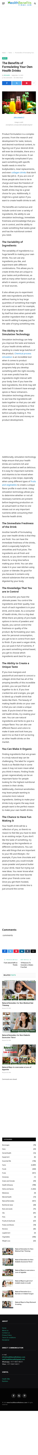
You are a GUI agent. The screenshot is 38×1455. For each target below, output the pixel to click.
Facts (5, 58)
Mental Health (7, 1197)
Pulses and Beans (8, 1225)
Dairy (4, 1149)
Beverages (5, 1145)
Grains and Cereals (8, 1181)
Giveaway (5, 1177)
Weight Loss (6, 1241)
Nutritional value (7, 1205)
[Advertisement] (19, 29)
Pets (3, 1217)
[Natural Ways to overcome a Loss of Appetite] (19, 1054)
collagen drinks (18, 172)
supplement (6, 1233)
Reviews (5, 1229)
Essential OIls (6, 1161)
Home (4, 1328)
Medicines (5, 1193)
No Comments (8, 77)
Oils (3, 1213)
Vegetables (6, 1237)
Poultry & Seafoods (8, 1221)
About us (5, 1330)
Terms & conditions (9, 1337)
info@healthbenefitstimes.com (13, 1357)
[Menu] (3, 3)
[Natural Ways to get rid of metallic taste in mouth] (7, 1283)
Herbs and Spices (8, 1189)
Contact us (6, 1333)
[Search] (35, 3)
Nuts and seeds (7, 1209)
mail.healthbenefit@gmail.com (13, 1359)
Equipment (6, 1157)
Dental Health (6, 1153)
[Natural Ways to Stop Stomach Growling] (7, 1304)
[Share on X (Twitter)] (16, 83)
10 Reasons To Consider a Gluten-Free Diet (27, 965)
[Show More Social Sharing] (34, 83)
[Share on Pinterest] (26, 83)
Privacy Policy (7, 1335)
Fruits (4, 1173)
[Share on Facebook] (7, 83)
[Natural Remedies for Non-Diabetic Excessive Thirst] (19, 1022)
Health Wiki (6, 1379)
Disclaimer (5, 1340)
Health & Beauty (7, 1185)
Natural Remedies (8, 1201)
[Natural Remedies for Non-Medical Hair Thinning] (19, 990)
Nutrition (5, 1381)
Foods (4, 1169)
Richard (7, 75)
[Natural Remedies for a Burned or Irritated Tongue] (7, 1294)
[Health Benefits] (19, 3)
